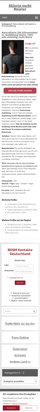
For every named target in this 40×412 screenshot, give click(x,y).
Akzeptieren (11, 408)
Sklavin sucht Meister (20, 7)
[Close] (37, 393)
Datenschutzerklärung (20, 403)
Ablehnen (29, 408)
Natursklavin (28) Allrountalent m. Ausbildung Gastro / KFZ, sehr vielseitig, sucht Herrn (20, 34)
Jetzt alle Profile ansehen (20, 91)
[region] (20, 401)
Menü (4, 17)
